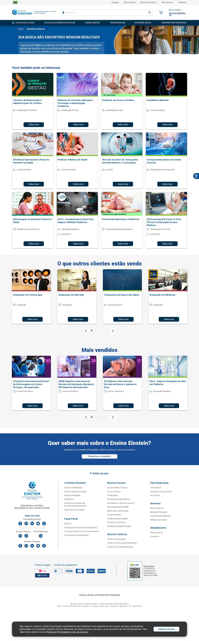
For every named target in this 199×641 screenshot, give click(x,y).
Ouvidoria (182, 2)
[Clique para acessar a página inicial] (34, 15)
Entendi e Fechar (166, 629)
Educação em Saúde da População (80, 527)
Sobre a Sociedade (73, 488)
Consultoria (155, 488)
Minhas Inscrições (158, 520)
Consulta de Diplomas (160, 516)
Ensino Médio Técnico (117, 488)
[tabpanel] (31, 296)
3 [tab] (96, 330)
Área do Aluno (130, 2)
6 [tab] (104, 330)
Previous (86, 330)
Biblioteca (69, 499)
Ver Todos (155, 495)
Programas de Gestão (117, 518)
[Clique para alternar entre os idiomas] (17, 2)
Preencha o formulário (99, 456)
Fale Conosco (167, 2)
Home (20, 29)
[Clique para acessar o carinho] (161, 12)
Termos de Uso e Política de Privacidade (99, 595)
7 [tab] (106, 330)
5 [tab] (101, 330)
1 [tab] (91, 330)
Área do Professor (148, 2)
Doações (115, 2)
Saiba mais (34, 124)
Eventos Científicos (116, 522)
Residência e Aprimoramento (121, 503)
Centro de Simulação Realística (122, 543)
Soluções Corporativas (161, 491)
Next (113, 330)
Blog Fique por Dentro (74, 510)
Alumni (67, 524)
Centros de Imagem (116, 539)
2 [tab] (94, 330)
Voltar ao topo (100, 473)
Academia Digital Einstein (119, 526)
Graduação (112, 495)
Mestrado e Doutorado (117, 511)
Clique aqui (149, 566)
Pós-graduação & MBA (117, 507)
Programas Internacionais (76, 535)
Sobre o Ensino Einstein (75, 491)
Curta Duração (114, 515)
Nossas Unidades (72, 495)
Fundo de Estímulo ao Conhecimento (81, 531)
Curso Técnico (114, 491)
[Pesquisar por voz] (63, 12)
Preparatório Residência (118, 499)
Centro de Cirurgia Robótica (120, 547)
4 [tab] (99, 330)
